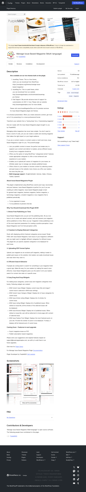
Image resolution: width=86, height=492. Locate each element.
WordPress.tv (40, 460)
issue (68, 92)
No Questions (11, 417)
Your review (61, 131)
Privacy (9, 460)
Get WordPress (78, 3)
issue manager (75, 92)
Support (76, 64)
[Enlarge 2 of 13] (19, 376)
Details (10, 64)
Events (53, 454)
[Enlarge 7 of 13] (35, 399)
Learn (38, 452)
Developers (39, 457)
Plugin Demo (19, 346)
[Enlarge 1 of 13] (19, 366)
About (8, 452)
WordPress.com (71, 452)
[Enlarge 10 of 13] (51, 397)
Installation (29, 64)
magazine (76, 96)
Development (40, 64)
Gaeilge (25, 475)
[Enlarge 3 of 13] (19, 396)
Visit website (31, 354)
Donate (54, 457)
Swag (53, 460)
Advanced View (62, 101)
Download (75, 55)
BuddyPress (70, 460)
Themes (24, 454)
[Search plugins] (24, 14)
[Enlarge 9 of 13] (51, 366)
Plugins (24, 457)
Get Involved (54, 452)
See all (77, 131)
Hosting (9, 457)
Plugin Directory (11, 8)
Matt (68, 454)
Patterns (24, 460)
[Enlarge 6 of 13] (35, 366)
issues (70, 96)
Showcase (24, 452)
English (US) (76, 89)
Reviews (19, 64)
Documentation (38, 350)
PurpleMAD (22, 56)
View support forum (64, 145)
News (8, 454)
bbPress (69, 457)
